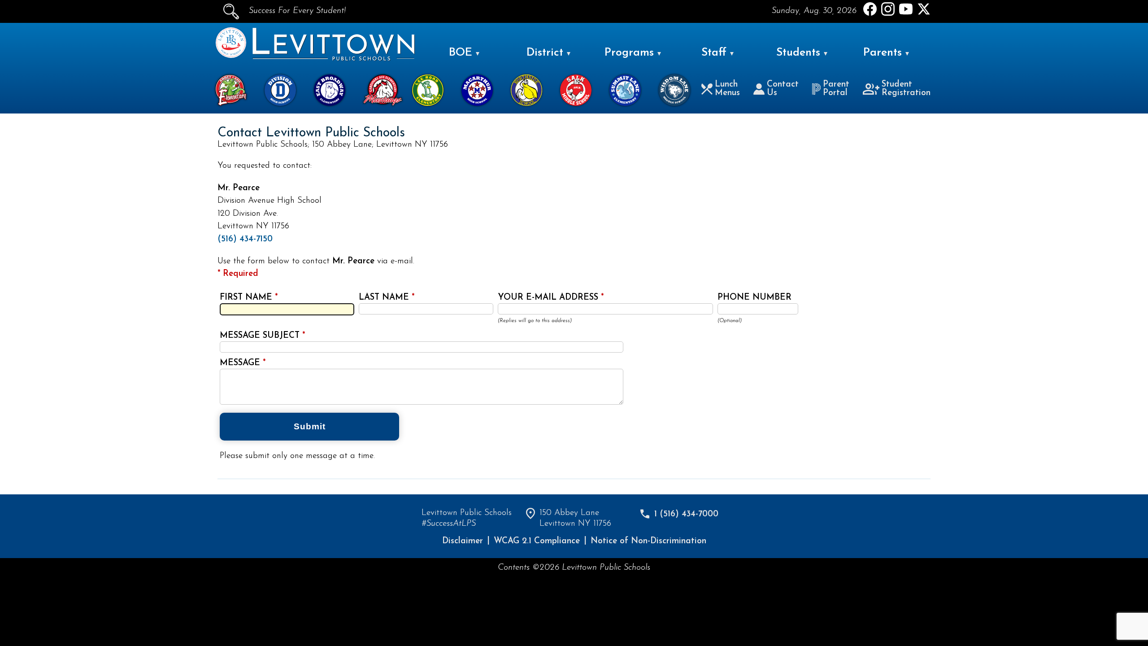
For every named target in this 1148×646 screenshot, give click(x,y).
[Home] (231, 56)
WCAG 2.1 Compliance (537, 541)
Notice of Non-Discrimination (648, 541)
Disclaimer (462, 541)
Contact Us (783, 88)
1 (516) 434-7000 (686, 514)
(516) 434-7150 (245, 239)
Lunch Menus (727, 88)
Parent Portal (836, 88)
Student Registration (906, 88)
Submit (310, 426)
